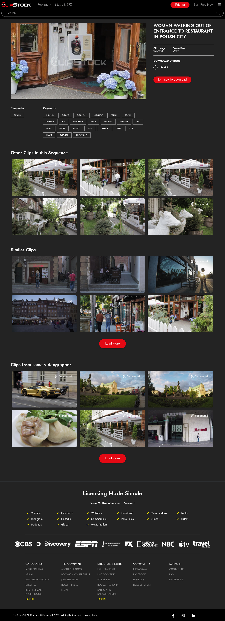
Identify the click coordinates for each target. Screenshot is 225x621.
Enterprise (176, 579)
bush (131, 128)
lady (48, 128)
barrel (76, 128)
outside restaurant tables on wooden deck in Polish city (39, 188)
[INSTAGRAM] (183, 616)
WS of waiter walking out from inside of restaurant (175, 324)
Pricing (180, 4)
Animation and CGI (37, 579)
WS (63, 122)
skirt (118, 128)
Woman (124, 122)
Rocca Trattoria (107, 585)
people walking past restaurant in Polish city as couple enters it (39, 285)
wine (90, 128)
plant (49, 135)
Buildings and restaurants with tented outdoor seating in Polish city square (39, 324)
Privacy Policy (91, 615)
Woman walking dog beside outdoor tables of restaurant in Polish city (175, 188)
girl (138, 122)
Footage (43, 4)
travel (128, 115)
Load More (112, 343)
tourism (50, 122)
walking (108, 122)
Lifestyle (30, 585)
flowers (64, 135)
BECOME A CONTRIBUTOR (75, 574)
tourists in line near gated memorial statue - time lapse (107, 400)
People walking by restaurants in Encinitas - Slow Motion (107, 324)
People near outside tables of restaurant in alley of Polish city (107, 285)
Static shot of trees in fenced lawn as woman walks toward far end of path (107, 227)
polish (114, 115)
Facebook (139, 574)
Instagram (140, 569)
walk (93, 122)
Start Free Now (203, 4)
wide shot (78, 122)
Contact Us (176, 569)
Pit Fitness (103, 579)
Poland (50, 115)
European (81, 115)
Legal (64, 590)
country (98, 115)
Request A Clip (142, 585)
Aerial (29, 574)
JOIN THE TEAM (69, 579)
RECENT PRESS (69, 585)
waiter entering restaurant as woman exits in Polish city (107, 188)
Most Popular (34, 569)
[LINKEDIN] (193, 616)
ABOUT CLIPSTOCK (71, 569)
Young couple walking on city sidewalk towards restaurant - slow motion (175, 285)
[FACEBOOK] (173, 616)
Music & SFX (63, 4)
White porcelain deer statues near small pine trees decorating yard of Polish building (175, 227)
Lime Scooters (106, 574)
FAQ (171, 574)
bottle (62, 128)
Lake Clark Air (106, 569)
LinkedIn (138, 579)
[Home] (16, 5)
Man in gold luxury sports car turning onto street (39, 400)
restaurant (81, 135)
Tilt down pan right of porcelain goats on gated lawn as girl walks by (39, 227)
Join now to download (172, 79)
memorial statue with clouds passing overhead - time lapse (175, 400)
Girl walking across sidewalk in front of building (175, 439)
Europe (65, 115)
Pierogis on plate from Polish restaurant (39, 439)
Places (17, 115)
